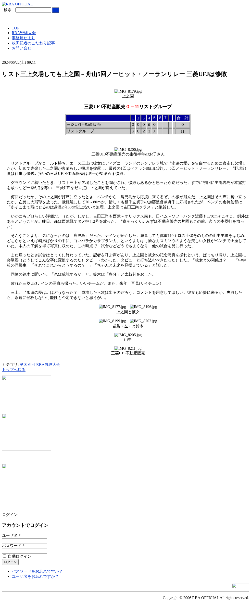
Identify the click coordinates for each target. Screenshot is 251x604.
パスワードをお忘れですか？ (37, 571)
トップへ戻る (13, 370)
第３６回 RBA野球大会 (40, 364)
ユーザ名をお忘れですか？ (35, 576)
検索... (9, 10)
